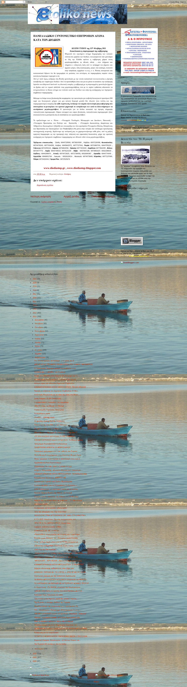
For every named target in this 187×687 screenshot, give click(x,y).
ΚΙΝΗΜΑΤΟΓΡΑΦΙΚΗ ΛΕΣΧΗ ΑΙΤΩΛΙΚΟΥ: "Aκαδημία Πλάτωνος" (60, 614)
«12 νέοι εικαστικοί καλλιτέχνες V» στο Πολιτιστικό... (55, 436)
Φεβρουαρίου (40, 357)
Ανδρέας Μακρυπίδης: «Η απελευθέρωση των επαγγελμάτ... (58, 470)
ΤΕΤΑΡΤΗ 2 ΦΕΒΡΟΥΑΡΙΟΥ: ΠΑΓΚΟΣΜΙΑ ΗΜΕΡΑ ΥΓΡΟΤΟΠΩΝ (60, 636)
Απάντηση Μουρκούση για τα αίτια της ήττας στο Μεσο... (57, 395)
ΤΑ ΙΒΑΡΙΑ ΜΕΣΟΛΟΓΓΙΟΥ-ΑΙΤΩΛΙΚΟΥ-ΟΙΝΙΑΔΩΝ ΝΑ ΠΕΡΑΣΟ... (61, 580)
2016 (35, 298)
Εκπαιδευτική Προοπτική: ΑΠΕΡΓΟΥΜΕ (50, 478)
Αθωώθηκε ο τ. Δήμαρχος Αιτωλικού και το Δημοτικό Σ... (56, 432)
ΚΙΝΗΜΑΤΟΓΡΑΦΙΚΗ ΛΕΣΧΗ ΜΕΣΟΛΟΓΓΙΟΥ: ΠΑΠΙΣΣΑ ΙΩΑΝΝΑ (60, 474)
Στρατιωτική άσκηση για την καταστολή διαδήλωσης (54, 576)
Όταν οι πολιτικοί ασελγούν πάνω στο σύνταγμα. (54, 621)
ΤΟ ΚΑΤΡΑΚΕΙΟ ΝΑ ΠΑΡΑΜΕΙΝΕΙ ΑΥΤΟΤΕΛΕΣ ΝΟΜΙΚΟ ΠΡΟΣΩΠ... (62, 583)
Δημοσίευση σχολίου (45, 185)
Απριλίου (38, 350)
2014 (35, 305)
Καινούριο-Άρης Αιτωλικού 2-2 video (48, 595)
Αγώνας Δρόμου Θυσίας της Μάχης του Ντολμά (53, 493)
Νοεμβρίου (39, 323)
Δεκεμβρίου (39, 320)
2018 (35, 290)
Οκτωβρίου (39, 327)
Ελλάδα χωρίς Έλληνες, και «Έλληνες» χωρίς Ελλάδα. (56, 538)
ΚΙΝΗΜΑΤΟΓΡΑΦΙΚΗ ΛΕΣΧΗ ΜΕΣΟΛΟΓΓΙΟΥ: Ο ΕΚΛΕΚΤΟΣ (59, 565)
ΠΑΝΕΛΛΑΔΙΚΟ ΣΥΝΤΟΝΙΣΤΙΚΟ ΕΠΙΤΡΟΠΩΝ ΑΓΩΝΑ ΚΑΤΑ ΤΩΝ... (61, 553)
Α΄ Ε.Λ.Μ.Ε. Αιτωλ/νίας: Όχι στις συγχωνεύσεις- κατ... (55, 519)
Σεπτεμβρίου (40, 331)
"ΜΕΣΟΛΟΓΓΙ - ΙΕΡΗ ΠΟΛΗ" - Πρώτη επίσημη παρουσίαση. (58, 561)
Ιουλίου (38, 339)
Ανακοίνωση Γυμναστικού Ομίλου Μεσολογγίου (53, 481)
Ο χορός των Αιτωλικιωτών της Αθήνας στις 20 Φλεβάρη (56, 497)
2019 (35, 286)
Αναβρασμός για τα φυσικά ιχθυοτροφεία (50, 508)
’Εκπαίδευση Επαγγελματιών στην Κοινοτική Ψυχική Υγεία (57, 455)
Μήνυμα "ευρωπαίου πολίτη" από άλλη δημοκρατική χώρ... (57, 617)
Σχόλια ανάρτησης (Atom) (51, 202)
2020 (35, 283)
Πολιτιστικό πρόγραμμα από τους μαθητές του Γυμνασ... (56, 451)
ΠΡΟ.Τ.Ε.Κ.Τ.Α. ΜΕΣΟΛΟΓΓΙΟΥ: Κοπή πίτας (52, 523)
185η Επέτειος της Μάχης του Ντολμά (49, 406)
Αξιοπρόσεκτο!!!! (41, 504)
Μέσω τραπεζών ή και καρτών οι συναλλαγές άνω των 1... (57, 459)
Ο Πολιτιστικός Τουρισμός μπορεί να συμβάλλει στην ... (56, 368)
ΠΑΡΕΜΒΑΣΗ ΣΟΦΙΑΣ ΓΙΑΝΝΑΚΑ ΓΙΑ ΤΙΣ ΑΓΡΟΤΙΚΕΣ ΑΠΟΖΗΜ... (61, 629)
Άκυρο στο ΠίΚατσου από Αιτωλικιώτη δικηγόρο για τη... (56, 376)
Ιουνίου (38, 342)
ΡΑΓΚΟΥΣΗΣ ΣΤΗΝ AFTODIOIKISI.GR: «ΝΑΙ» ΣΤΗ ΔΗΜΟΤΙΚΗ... (60, 515)
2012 (35, 313)
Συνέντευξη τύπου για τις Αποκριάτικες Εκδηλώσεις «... (56, 485)
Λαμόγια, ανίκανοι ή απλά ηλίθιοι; (47, 527)
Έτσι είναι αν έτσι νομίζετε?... (46, 549)
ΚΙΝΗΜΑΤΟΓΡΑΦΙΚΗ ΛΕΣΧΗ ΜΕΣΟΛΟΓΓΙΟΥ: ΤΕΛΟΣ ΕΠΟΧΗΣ (60, 387)
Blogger (96, 682)
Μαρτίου (38, 354)
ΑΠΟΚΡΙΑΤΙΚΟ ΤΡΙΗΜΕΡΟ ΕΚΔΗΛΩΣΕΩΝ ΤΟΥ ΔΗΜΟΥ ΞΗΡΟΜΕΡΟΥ (63, 364)
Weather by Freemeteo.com (128, 131)
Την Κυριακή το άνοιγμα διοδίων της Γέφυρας (52, 602)
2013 (35, 309)
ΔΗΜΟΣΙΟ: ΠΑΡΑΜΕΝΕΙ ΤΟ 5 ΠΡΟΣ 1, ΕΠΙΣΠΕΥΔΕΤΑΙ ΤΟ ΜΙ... (60, 572)
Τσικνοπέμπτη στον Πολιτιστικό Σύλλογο (50, 425)
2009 (35, 657)
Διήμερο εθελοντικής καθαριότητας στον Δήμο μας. (54, 568)
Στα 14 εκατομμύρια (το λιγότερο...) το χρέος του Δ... (55, 361)
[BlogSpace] (31, 668)
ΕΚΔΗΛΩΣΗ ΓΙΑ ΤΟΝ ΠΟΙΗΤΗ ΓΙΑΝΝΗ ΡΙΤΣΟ (53, 466)
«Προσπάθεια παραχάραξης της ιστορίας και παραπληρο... (57, 534)
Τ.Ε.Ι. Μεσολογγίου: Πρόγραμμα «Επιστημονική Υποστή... (57, 610)
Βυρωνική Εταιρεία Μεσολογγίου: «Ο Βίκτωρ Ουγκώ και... (57, 640)
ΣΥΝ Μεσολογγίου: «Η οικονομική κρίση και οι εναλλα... (56, 489)
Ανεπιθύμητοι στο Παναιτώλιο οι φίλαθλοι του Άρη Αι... (55, 380)
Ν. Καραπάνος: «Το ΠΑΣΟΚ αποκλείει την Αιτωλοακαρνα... (58, 587)
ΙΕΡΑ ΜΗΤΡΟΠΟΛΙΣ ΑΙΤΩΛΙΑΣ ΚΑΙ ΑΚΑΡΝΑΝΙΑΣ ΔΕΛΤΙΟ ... (59, 591)
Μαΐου (37, 346)
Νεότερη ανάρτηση (41, 196)
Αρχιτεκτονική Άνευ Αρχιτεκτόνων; (47, 463)
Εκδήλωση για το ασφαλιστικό (46, 633)
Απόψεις (67, 174)
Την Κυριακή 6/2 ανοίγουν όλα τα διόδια (50, 644)
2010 (35, 653)
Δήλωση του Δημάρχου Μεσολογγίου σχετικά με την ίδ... (56, 557)
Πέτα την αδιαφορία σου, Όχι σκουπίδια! (50, 512)
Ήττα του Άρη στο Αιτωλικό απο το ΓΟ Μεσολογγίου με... (57, 542)
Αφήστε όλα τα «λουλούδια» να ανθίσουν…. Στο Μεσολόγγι (58, 500)
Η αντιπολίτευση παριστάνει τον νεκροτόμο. (51, 402)
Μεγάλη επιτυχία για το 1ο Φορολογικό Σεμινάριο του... (56, 625)
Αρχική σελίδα (71, 196)
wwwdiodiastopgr (54, 168)
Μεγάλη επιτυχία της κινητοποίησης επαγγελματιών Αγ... (57, 606)
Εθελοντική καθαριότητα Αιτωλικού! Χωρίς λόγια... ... (55, 546)
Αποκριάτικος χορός (42, 413)
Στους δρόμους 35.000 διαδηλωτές (47, 398)
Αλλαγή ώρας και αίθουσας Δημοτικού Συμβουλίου (54, 383)
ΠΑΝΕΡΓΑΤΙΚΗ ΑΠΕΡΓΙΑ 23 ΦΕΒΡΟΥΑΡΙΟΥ (52, 447)
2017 (35, 294)
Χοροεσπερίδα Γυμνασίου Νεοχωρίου (49, 410)
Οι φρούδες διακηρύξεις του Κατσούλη (49, 421)
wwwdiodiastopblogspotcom (84, 168)
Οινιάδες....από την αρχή (44, 417)
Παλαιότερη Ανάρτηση (103, 196)
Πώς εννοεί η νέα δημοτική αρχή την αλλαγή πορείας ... (56, 599)
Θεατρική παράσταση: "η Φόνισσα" (48, 429)
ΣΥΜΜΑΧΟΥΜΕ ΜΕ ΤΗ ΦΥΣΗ (46, 531)
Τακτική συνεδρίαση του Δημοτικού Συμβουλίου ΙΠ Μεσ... (56, 391)
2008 (35, 661)
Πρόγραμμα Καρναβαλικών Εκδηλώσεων (50, 444)
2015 (35, 301)
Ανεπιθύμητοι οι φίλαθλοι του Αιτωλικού (50, 372)
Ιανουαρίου (39, 649)
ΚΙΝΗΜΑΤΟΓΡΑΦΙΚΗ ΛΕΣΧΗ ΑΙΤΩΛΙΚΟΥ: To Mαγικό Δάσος (58, 440)
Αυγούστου (39, 335)
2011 (35, 317)
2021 (35, 279)
